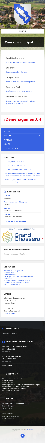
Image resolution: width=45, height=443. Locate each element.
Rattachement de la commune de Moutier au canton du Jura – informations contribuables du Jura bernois (22, 175)
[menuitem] (22, 131)
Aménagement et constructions (19, 91)
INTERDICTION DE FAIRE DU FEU (14, 166)
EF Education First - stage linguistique (17, 280)
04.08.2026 (7, 196)
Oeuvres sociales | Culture (16, 72)
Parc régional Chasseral (12, 284)
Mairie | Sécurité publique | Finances (20, 62)
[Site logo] (22, 24)
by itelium (30, 430)
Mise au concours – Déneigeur (15, 202)
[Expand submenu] (39, 135)
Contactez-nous (9, 313)
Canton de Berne (10, 275)
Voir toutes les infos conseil (15, 221)
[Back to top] (23, 436)
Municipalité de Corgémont (13, 271)
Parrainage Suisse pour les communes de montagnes (18, 277)
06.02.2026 (7, 214)
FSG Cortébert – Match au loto (14, 347)
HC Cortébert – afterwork (12, 356)
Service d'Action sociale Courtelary (16, 282)
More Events (7, 366)
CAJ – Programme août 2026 (14, 162)
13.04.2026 (7, 208)
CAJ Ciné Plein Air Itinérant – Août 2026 (17, 170)
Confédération (9, 273)
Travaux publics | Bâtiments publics (20, 81)
